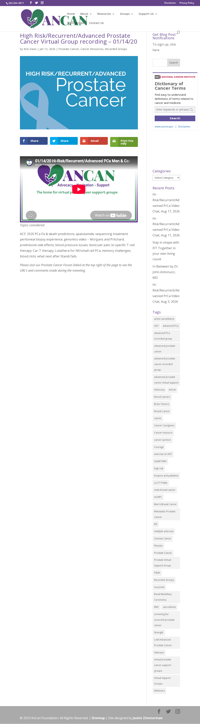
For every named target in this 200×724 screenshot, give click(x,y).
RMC (156, 607)
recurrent (159, 587)
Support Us (146, 14)
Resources (104, 14)
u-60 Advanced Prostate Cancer (163, 642)
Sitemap (98, 718)
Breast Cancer (162, 411)
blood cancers (162, 396)
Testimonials (75, 23)
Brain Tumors (161, 404)
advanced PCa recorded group (163, 335)
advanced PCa (171, 325)
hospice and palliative (166, 475)
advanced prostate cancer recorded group (164, 364)
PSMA (157, 572)
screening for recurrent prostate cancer (164, 620)
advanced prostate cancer (164, 348)
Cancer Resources (91, 49)
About (84, 14)
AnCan (172, 389)
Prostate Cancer (68, 49)
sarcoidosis (169, 607)
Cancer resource (163, 432)
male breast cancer (164, 489)
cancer (158, 418)
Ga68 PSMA (160, 461)
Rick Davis (30, 49)
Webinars (159, 690)
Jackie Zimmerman (147, 718)
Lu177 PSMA (160, 482)
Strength (158, 632)
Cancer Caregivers (164, 425)
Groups (125, 14)
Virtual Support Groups (162, 680)
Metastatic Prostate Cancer (164, 514)
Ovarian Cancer (162, 538)
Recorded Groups (116, 49)
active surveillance (164, 318)
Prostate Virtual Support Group (162, 562)
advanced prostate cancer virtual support (166, 379)
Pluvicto (158, 545)
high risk (158, 468)
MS (155, 524)
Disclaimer (170, 3)
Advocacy (159, 389)
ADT (156, 325)
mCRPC (158, 497)
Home (71, 14)
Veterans (159, 652)
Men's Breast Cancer (165, 504)
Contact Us (96, 23)
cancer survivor (162, 439)
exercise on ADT (163, 454)
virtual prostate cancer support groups (162, 665)
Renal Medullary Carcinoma (163, 596)
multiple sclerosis (163, 531)
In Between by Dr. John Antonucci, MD (166, 272)
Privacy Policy (186, 3)
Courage (159, 447)
